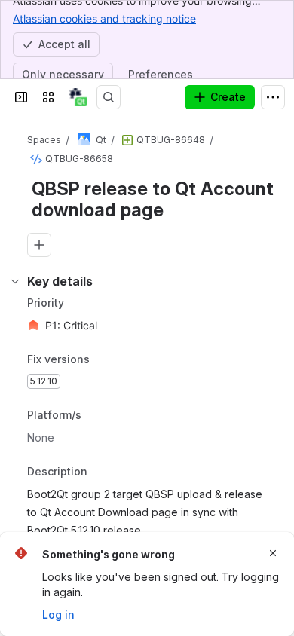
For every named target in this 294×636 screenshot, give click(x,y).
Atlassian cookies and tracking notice (104, 18)
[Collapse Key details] (15, 281)
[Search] (108, 97)
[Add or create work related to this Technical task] (39, 245)
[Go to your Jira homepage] (78, 97)
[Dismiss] (273, 553)
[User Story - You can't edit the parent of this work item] (127, 140)
